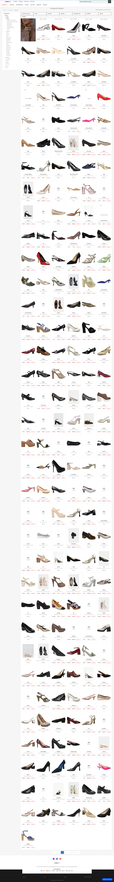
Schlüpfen (8, 53)
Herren (6, 67)
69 (71, 852)
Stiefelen (7, 34)
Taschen (7, 60)
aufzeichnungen (73, 866)
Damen (6, 15)
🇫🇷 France (43, 870)
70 (75, 852)
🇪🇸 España (48, 870)
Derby (7, 44)
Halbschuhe (8, 47)
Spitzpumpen (9, 24)
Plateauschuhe (9, 42)
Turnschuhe (8, 55)
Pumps (7, 18)
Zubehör (7, 62)
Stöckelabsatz (9, 26)
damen (15, 1)
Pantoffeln (8, 39)
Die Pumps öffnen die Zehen (12, 21)
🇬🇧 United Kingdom (61, 870)
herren (21, 1)
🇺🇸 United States (69, 870)
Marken (26, 1)
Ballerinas (8, 31)
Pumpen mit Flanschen (11, 20)
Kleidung (7, 57)
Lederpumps (9, 23)
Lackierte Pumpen (10, 27)
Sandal (8, 29)
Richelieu (8, 50)
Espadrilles (8, 45)
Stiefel (7, 36)
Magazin (32, 1)
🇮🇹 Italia (53, 870)
